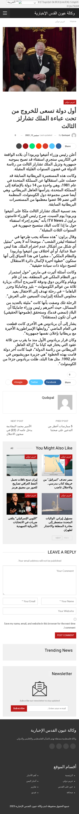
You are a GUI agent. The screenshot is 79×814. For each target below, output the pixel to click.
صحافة (70, 792)
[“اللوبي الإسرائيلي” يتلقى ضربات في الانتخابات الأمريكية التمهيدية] (22, 504)
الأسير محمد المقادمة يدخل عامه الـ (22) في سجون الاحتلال (19, 430)
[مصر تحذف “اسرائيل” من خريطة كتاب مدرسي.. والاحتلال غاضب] (57, 465)
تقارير (33, 786)
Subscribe (19, 708)
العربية (11, 1)
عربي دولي (70, 102)
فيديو (34, 792)
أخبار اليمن (31, 781)
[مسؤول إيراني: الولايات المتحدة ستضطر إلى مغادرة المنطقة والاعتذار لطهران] (57, 504)
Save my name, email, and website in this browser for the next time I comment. (39, 625)
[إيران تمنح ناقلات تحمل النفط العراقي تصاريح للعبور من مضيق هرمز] (22, 465)
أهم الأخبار (31, 775)
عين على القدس (65, 786)
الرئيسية (69, 775)
